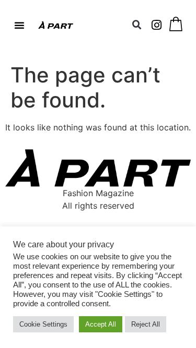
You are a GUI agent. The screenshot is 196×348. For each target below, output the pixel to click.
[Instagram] (156, 25)
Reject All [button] (145, 324)
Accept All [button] (100, 324)
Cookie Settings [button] (43, 324)
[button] (19, 25)
